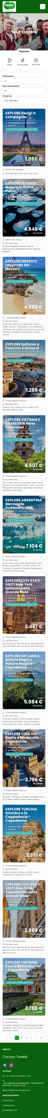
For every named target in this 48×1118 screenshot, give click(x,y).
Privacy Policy (8, 1100)
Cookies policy (9, 1105)
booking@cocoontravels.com (17, 1090)
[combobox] (24, 91)
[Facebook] (5, 1065)
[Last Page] (41, 1038)
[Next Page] (36, 1038)
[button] (42, 6)
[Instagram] (11, 1065)
